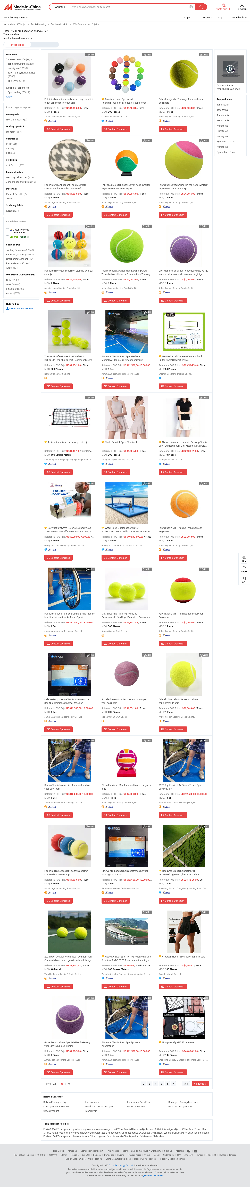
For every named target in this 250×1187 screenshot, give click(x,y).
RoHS (11, 144)
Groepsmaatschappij (20, 258)
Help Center (58, 1150)
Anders (13, 293)
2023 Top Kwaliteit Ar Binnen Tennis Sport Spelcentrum (181, 786)
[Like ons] (189, 1150)
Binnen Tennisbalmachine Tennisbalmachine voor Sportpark (67, 786)
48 (69, 1083)
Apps (221, 17)
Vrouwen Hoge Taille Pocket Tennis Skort (183, 956)
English (30, 1154)
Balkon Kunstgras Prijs (55, 1102)
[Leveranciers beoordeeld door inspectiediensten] (21, 231)
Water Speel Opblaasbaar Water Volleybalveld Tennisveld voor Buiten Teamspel (126, 529)
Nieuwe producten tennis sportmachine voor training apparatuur (125, 872)
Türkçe (200, 1154)
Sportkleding (19, 92)
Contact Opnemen (60, 129)
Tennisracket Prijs (136, 1106)
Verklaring (72, 1150)
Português (109, 1154)
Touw (10, 198)
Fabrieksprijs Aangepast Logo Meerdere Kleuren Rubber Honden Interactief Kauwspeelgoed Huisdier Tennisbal (65, 186)
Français (75, 1154)
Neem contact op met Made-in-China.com (141, 1150)
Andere (12, 267)
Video (91, 54)
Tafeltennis (222, 109)
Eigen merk (15, 288)
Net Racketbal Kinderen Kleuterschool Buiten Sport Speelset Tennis (180, 358)
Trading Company (20, 250)
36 (62, 1083)
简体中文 (41, 1154)
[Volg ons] (195, 1150)
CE (10, 148)
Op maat (14, 131)
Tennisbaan (223, 104)
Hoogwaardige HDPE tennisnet (178, 1042)
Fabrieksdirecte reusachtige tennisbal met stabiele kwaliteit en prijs (66, 872)
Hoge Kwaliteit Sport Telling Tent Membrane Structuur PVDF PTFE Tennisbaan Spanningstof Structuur (127, 958)
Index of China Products (145, 1158)
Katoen (12, 210)
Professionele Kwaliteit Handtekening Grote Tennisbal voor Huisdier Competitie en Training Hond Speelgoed (126, 272)
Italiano (120, 1154)
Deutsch (97, 1154)
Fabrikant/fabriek (20, 254)
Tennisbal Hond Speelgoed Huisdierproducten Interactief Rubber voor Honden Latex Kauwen (124, 100)
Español (86, 1154)
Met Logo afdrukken (20, 177)
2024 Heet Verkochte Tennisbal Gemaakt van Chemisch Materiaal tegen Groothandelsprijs (68, 958)
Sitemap (168, 1150)
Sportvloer (17, 80)
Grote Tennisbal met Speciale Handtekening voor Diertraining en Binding (67, 1044)
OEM (13, 284)
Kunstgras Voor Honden (56, 1106)
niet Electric (15, 165)
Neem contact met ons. (21, 308)
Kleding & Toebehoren (17, 87)
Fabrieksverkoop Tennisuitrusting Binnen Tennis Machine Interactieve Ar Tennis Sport (69, 615)
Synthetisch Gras (226, 141)
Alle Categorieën (16, 17)
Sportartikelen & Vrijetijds (19, 59)
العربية (157, 1154)
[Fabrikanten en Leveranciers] (21, 7)
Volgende (199, 1083)
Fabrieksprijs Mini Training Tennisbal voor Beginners (180, 529)
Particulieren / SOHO (18, 263)
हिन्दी (179, 1154)
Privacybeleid (113, 1150)
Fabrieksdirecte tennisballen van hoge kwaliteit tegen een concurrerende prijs (68, 100)
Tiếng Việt (211, 1154)
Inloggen (242, 9)
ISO (10, 152)
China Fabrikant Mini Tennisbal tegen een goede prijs (127, 786)
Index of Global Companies (172, 1158)
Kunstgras (222, 125)
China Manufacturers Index (118, 1158)
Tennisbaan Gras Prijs (138, 1102)
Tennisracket (223, 115)
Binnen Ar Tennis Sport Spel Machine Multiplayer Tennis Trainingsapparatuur (122, 358)
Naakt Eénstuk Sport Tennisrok (121, 442)
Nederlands (168, 1154)
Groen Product (51, 1110)
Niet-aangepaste (16, 119)
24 (54, 1083)
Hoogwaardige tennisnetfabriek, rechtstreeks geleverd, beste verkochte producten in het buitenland (179, 872)
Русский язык (134, 1154)
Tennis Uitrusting (21, 63)
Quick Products (95, 1158)
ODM (13, 280)
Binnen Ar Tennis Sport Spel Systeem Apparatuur (121, 1044)
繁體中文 (53, 1154)
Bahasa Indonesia (227, 1154)
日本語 (64, 1154)
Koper (187, 17)
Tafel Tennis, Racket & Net (21, 74)
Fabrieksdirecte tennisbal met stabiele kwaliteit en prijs (68, 272)
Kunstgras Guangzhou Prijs (182, 1102)
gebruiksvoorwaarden (153, 1175)
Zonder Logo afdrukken (21, 181)
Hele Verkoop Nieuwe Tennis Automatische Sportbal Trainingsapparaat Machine (66, 701)
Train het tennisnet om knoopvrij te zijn (68, 442)
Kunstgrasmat (92, 1102)
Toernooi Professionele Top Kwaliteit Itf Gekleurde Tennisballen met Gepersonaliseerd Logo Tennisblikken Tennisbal (68, 358)
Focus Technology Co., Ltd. (121, 1165)
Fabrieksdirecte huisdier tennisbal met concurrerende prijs (178, 701)
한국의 (147, 1154)
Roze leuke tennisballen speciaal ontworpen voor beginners (124, 701)
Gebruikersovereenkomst (91, 1150)
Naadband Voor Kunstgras (99, 1106)
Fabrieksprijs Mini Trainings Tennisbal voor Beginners (181, 100)
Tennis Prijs (91, 1110)
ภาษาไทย (189, 1154)
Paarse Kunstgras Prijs (180, 1106)
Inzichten (180, 1150)
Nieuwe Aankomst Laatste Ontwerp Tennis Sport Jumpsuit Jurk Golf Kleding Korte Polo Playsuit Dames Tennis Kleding (183, 443)
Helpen (206, 17)
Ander (9, 96)
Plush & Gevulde (16, 194)
